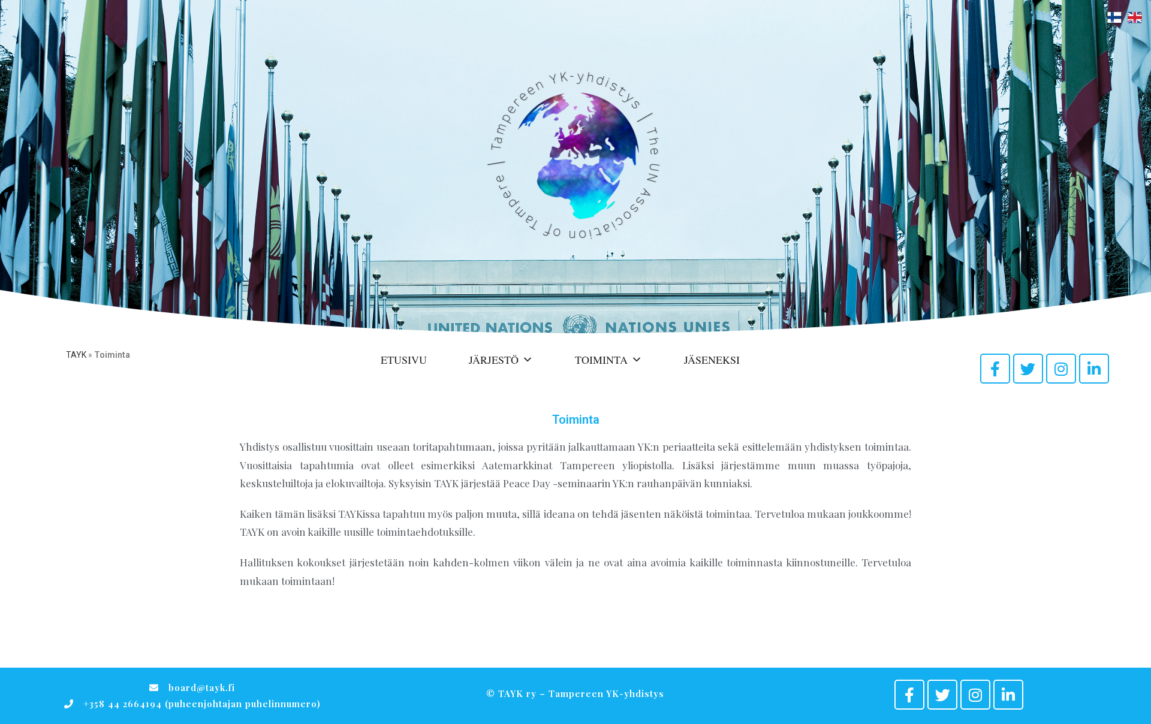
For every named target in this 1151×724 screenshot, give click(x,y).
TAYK (76, 355)
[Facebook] (995, 369)
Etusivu (404, 359)
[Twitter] (1028, 369)
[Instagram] (1061, 369)
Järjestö (494, 359)
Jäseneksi (712, 359)
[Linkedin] (1094, 369)
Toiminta (601, 359)
